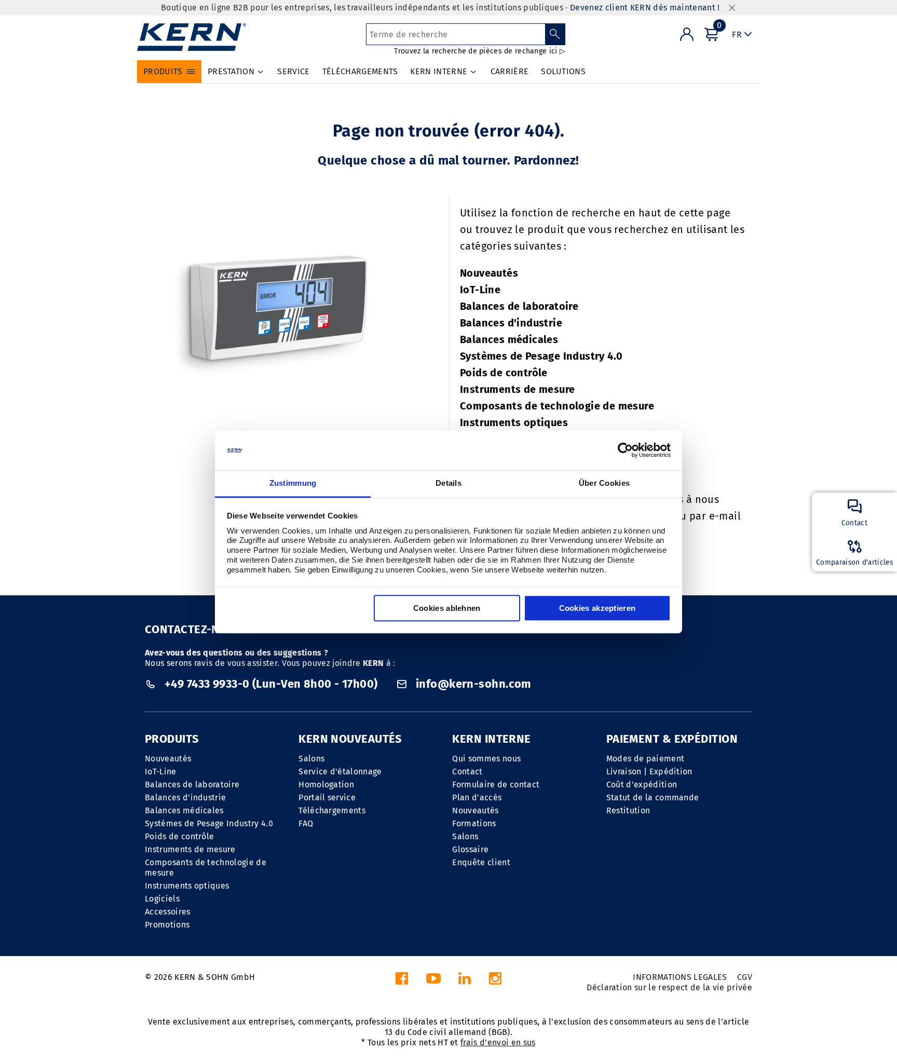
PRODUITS (172, 739)
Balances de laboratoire (519, 306)
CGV (744, 977)
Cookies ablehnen (447, 608)
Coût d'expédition (641, 784)
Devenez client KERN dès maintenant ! (645, 7)
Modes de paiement (645, 758)
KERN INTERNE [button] (438, 71)
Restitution (628, 810)
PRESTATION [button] (231, 71)
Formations (474, 823)
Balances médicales (509, 339)
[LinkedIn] (464, 981)
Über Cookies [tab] (604, 483)
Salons (311, 758)
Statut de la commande (652, 797)
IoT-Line (480, 289)
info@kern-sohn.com (472, 684)
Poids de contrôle (504, 372)
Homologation (326, 784)
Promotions (167, 925)
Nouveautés (489, 273)
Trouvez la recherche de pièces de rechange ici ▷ (479, 51)
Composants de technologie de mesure (557, 406)
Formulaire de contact (495, 784)
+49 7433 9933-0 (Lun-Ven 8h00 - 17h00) (270, 684)
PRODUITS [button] (163, 71)
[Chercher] (555, 34)
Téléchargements (331, 810)
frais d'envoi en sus (497, 1042)
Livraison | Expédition (649, 771)
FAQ (305, 823)
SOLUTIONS (563, 71)
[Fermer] (732, 8)
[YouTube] (433, 981)
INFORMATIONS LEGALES (680, 977)
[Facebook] (402, 981)
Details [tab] (448, 483)
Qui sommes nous (486, 758)
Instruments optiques (514, 422)
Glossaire (470, 849)
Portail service (327, 797)
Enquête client (481, 862)
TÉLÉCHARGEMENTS (360, 71)
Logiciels (162, 899)
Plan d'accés (476, 797)
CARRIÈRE (510, 71)
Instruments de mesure (517, 389)
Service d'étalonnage (340, 771)
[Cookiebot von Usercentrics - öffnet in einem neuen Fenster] (625, 450)
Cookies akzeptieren (597, 608)
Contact (467, 771)
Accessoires (168, 912)
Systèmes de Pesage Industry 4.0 (541, 356)
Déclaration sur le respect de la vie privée (669, 987)
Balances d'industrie (511, 323)
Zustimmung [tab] (293, 483)
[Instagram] (495, 981)
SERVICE (293, 71)
